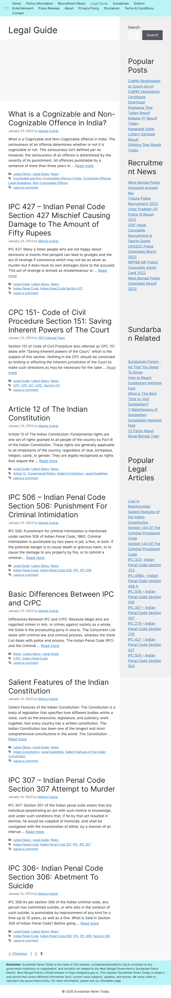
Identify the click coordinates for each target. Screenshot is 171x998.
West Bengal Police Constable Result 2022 (144, 283)
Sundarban (121, 3)
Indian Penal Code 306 (56, 936)
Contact (18, 13)
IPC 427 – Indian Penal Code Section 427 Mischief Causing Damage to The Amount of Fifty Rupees (59, 219)
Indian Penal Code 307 (55, 844)
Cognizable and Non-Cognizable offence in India (47, 178)
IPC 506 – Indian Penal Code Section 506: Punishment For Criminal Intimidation (57, 506)
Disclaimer (112, 8)
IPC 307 (85, 844)
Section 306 (101, 936)
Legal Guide (99, 3)
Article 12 (19, 473)
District (139, 3)
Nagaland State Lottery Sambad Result (141, 134)
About (69, 8)
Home (16, 3)
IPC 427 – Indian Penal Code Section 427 (144, 644)
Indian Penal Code (25, 288)
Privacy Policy (88, 8)
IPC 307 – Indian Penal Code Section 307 (144, 612)
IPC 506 (86, 570)
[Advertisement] (60, 70)
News (55, 174)
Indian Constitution (70, 473)
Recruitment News (71, 3)
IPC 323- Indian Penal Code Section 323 (144, 565)
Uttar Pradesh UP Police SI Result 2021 (143, 214)
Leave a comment (25, 187)
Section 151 (52, 385)
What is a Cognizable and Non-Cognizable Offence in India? (61, 118)
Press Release (49, 8)
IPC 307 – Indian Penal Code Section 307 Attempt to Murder (61, 784)
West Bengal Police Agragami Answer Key (144, 187)
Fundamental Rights (41, 473)
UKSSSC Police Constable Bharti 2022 (142, 251)
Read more (84, 166)
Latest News (22, 174)
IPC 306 (86, 936)
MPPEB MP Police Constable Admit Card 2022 (143, 267)
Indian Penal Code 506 (56, 570)
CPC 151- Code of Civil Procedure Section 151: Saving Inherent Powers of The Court (60, 321)
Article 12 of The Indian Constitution (48, 413)
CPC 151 (27, 385)
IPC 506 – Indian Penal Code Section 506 (144, 596)
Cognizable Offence (97, 178)
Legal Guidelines (19, 183)
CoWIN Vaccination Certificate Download (144, 96)
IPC (75, 570)
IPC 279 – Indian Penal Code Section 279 (144, 628)
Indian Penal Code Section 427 (61, 288)
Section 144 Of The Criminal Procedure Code (144, 533)
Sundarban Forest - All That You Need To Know (144, 367)
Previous (17, 953)
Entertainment (22, 8)
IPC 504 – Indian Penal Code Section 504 (144, 660)
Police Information (39, 3)
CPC (16, 385)
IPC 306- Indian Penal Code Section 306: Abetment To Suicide (55, 877)
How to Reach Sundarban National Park (145, 383)
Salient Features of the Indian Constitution (144, 517)
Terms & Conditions (139, 8)
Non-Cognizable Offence (50, 183)
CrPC (38, 385)
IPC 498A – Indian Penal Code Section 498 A (144, 581)
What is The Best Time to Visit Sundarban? (142, 398)
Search (134, 27)
